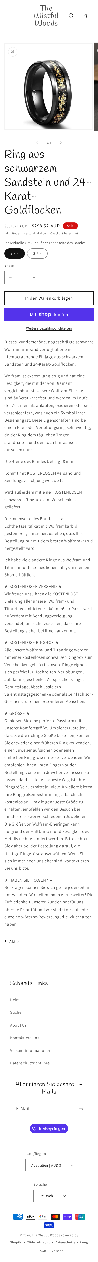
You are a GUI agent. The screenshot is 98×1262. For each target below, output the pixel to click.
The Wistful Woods (46, 1235)
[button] (11, 16)
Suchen (17, 1012)
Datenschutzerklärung (71, 1242)
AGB (43, 1251)
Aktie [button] (14, 941)
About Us (18, 1025)
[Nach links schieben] (37, 142)
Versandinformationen (31, 1050)
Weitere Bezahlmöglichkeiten (49, 328)
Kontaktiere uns (24, 1037)
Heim (15, 999)
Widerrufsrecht (38, 1242)
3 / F (14, 253)
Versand (29, 233)
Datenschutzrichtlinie (30, 1063)
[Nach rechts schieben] (60, 142)
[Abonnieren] (81, 1108)
